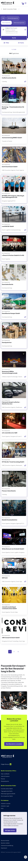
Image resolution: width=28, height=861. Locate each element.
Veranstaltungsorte (13, 18)
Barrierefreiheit (5, 840)
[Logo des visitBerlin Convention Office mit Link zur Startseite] (7, 3)
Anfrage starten (10, 830)
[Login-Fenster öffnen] (18, 9)
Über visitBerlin (5, 774)
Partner (3, 779)
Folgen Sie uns (5, 764)
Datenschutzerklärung (7, 845)
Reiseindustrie (5, 781)
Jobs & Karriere (5, 776)
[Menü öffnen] (25, 3)
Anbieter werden (5, 803)
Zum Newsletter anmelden (14, 744)
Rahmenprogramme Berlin (8, 793)
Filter (7, 43)
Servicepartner (6, 22)
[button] (25, 707)
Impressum (4, 848)
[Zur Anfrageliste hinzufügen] (23, 60)
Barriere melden (5, 843)
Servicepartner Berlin (7, 796)
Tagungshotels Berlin (6, 791)
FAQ (2, 808)
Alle (3, 18)
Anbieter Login (5, 806)
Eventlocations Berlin (7, 788)
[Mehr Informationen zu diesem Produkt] (25, 29)
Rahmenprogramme (19, 22)
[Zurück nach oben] (25, 857)
